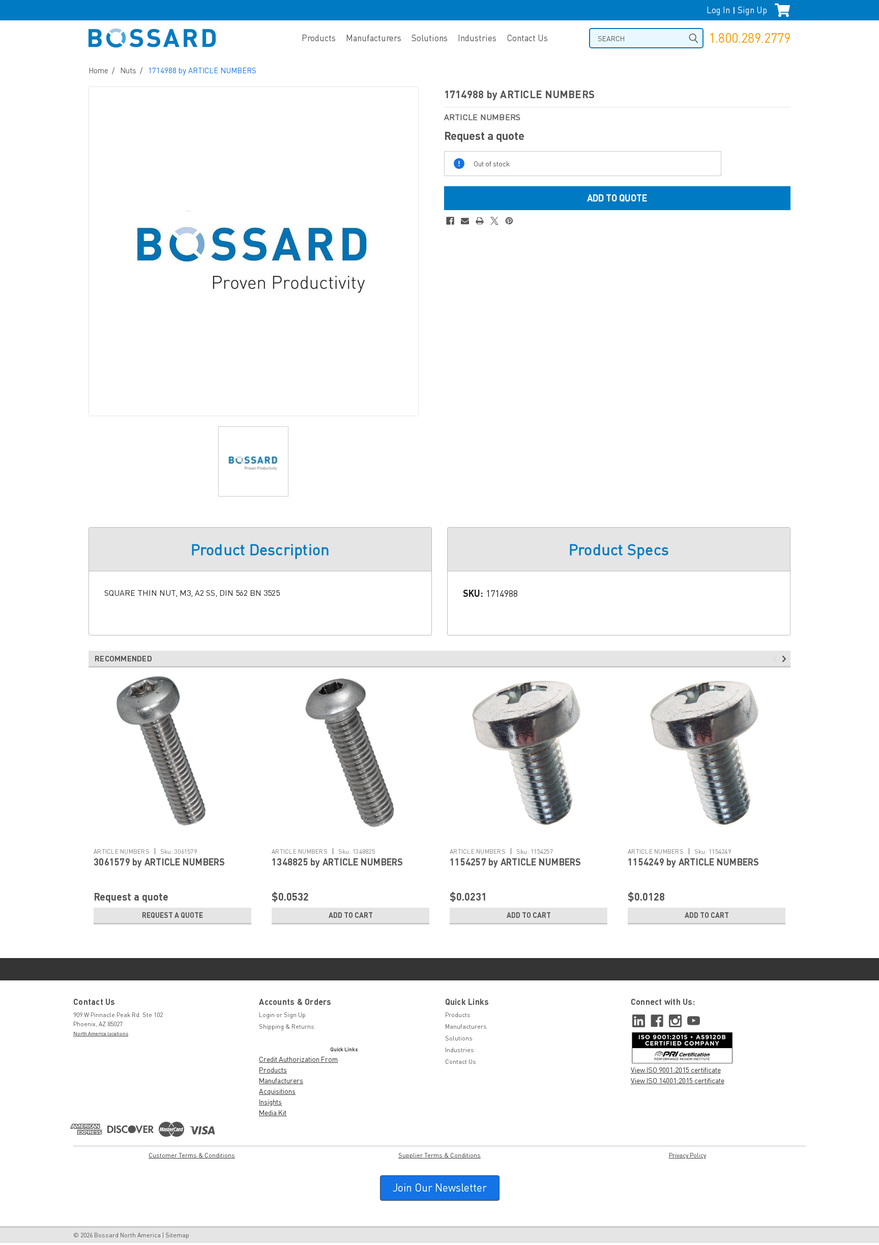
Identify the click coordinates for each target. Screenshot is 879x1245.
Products (319, 38)
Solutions (430, 38)
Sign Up (752, 10)
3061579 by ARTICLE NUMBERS (159, 861)
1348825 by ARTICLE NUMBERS (337, 861)
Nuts (128, 70)
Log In (718, 10)
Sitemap (177, 1235)
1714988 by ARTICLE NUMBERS (202, 70)
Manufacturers (373, 38)
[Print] (480, 221)
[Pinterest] (509, 221)
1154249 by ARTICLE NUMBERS (693, 861)
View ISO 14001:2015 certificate (677, 1080)
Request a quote (172, 915)
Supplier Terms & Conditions (439, 1155)
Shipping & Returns (286, 1026)
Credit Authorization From (298, 1059)
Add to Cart (351, 915)
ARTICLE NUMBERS (122, 851)
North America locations (100, 1033)
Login (267, 1015)
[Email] (465, 221)
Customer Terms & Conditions (192, 1155)
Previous (776, 659)
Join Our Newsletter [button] (440, 1187)
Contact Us (527, 38)
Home (98, 70)
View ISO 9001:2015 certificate (676, 1069)
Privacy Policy (687, 1155)
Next (785, 659)
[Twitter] (494, 221)
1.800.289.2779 (749, 38)
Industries (477, 38)
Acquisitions (277, 1091)
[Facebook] (450, 221)
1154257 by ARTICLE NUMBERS (515, 861)
